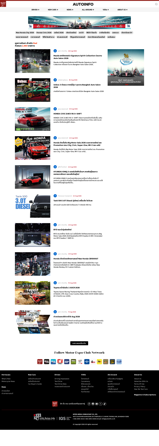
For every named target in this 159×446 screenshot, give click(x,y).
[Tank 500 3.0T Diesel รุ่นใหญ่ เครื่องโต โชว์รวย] (32, 206)
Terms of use (139, 384)
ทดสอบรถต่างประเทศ (62, 386)
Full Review (85, 391)
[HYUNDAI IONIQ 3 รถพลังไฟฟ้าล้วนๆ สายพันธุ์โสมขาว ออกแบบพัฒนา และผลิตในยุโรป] (32, 177)
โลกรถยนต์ (85, 378)
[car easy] (99, 361)
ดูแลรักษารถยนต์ (114, 384)
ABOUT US (121, 9)
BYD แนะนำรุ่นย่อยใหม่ (62, 229)
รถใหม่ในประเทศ (34, 381)
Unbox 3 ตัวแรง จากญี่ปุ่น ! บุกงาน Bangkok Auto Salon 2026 (77, 86)
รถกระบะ (115, 32)
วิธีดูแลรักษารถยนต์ (77, 37)
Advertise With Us (141, 381)
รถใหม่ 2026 (58, 32)
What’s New (6, 378)
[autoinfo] (3, 4)
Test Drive (58, 381)
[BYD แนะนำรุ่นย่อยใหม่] (32, 235)
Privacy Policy (139, 386)
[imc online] (80, 361)
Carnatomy (85, 381)
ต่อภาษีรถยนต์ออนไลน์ (96, 37)
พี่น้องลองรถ (85, 384)
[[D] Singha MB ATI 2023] (126, 67)
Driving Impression (62, 378)
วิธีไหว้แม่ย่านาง (48, 37)
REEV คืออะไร (92, 32)
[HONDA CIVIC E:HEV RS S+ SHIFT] (32, 119)
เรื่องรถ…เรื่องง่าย (87, 386)
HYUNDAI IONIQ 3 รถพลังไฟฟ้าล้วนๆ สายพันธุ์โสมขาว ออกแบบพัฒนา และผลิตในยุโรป (76, 173)
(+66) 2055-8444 (78, 419)
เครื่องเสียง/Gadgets (115, 378)
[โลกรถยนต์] (87, 361)
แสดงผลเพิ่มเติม (79, 343)
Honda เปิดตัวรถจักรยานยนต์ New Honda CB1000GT (76, 258)
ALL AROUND (87, 9)
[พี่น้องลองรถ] (93, 361)
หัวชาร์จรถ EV (127, 32)
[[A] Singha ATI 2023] (79, 22)
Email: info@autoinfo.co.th (106, 419)
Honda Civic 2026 (44, 32)
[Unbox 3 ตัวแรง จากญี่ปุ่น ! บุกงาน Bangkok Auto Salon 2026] (32, 90)
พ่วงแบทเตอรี (62, 37)
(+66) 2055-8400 (90, 419)
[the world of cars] (67, 361)
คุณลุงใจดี (84, 389)
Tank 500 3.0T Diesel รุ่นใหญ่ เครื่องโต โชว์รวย (73, 200)
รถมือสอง (111, 37)
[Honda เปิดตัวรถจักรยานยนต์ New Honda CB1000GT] (32, 264)
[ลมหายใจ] (119, 361)
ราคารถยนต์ (35, 37)
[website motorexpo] (53, 361)
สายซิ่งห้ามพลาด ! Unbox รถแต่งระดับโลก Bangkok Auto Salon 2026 (79, 91)
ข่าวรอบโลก (6, 390)
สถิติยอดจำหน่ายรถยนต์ (116, 391)
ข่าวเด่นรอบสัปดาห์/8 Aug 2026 (67, 316)
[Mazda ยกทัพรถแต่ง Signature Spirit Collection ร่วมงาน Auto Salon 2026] (32, 61)
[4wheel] (73, 361)
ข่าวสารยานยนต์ (7, 393)
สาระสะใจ (111, 386)
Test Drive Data (60, 384)
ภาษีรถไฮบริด (104, 32)
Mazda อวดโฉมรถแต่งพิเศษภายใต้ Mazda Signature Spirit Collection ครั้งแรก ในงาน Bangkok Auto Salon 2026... (75, 63)
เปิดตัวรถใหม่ (71, 32)
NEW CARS (52, 9)
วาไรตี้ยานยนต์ (113, 389)
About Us (137, 378)
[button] (80, 27)
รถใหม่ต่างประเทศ (34, 378)
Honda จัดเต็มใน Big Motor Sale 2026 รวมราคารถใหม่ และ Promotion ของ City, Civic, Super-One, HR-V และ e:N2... (79, 150)
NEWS (69, 9)
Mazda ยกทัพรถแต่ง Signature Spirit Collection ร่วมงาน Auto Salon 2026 (78, 57)
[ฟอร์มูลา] (60, 361)
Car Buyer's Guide (35, 384)
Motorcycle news (8, 381)
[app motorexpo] (46, 361)
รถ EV (81, 32)
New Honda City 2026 (25, 32)
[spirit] (106, 361)
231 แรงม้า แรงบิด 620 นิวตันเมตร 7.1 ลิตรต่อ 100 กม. (73, 204)
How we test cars (141, 389)
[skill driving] (112, 361)
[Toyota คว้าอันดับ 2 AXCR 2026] (32, 293)
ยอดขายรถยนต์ (22, 37)
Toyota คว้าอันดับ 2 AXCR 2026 (67, 287)
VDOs (105, 9)
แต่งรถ (110, 381)
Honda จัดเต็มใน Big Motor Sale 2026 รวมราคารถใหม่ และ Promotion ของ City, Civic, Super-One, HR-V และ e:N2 (78, 144)
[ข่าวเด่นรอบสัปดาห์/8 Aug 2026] (32, 322)
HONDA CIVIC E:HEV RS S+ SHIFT (68, 113)
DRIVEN (35, 9)
